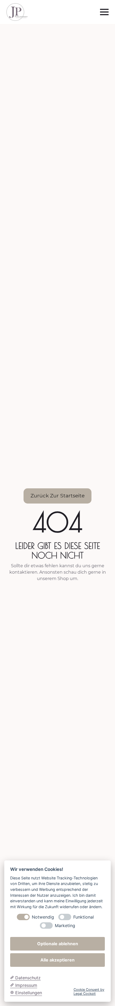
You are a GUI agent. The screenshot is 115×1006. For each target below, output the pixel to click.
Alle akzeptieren (57, 960)
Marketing (65, 925)
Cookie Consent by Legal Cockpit (89, 992)
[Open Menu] (104, 12)
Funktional (83, 917)
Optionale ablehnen (57, 943)
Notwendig (43, 917)
